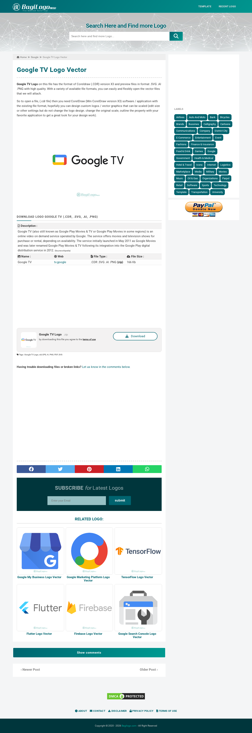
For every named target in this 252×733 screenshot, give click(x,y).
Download (137, 336)
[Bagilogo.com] (34, 10)
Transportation (199, 192)
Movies (223, 171)
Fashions (181, 144)
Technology (220, 185)
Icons (199, 164)
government (183, 158)
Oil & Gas (193, 178)
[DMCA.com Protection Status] (126, 699)
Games (199, 151)
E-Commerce (183, 137)
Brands (180, 124)
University (217, 192)
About (82, 710)
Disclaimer (119, 710)
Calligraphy (210, 124)
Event (218, 137)
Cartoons (225, 124)
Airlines (180, 117)
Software (192, 185)
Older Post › (149, 669)
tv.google (60, 262)
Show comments (89, 652)
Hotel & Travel (184, 164)
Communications (185, 130)
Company (205, 130)
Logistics (225, 164)
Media (198, 171)
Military (210, 171)
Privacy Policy (143, 710)
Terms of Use (167, 710)
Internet (211, 164)
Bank (213, 117)
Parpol (225, 178)
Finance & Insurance (202, 144)
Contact (99, 710)
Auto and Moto (197, 117)
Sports (205, 185)
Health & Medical (203, 158)
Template (181, 192)
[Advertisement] (89, 296)
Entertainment (203, 137)
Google (211, 151)
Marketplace (183, 171)
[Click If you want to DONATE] (203, 216)
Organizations (210, 178)
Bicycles (225, 117)
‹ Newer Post (30, 669)
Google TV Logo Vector (52, 69)
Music (179, 178)
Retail (179, 185)
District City (221, 130)
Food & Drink (183, 151)
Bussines (194, 124)
